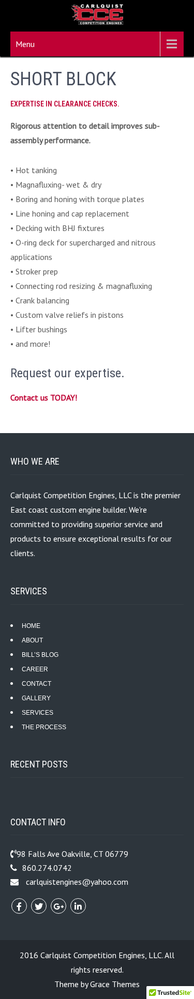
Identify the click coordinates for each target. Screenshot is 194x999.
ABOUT (32, 640)
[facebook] (19, 906)
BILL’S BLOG (40, 654)
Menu (25, 44)
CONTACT (36, 683)
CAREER (35, 669)
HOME (31, 625)
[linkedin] (78, 906)
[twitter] (39, 906)
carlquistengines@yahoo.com (77, 882)
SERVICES (37, 712)
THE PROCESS (44, 727)
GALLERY (36, 698)
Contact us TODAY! (43, 397)
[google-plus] (58, 906)
